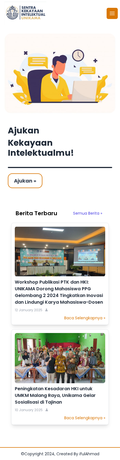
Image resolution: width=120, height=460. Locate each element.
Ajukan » (25, 180)
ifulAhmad (89, 454)
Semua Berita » (87, 213)
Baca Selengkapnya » (84, 318)
